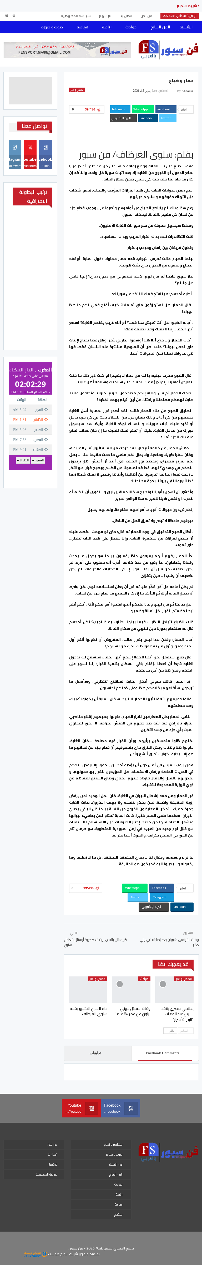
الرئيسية (186, 27)
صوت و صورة (52, 27)
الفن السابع (160, 27)
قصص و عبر (77, 90)
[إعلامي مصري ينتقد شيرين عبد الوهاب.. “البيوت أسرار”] (174, 989)
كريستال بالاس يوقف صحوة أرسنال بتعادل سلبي (95, 942)
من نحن (146, 16)
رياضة (107, 27)
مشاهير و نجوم (113, 1144)
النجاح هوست (57, 1254)
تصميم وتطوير (89, 1254)
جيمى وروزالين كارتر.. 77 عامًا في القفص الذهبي (127, 6)
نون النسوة (116, 1164)
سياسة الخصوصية (76, 16)
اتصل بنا (125, 16)
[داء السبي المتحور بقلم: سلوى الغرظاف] (88, 989)
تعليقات (95, 1053)
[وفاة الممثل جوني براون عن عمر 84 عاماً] (131, 989)
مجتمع (118, 1214)
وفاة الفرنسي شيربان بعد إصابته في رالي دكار (169, 942)
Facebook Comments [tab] (162, 1053)
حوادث (131, 27)
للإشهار (105, 16)
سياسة (82, 27)
